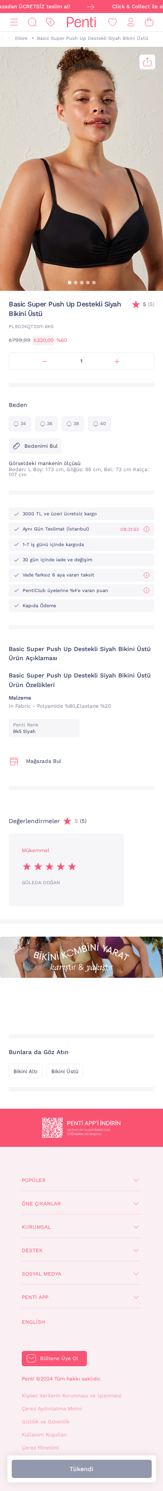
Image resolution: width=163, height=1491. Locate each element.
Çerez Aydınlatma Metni (52, 1409)
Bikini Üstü (64, 1071)
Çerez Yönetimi (40, 1448)
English (33, 1322)
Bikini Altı (25, 1071)
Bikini (21, 38)
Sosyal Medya (41, 1274)
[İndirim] (50, 22)
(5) (148, 304)
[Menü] (14, 22)
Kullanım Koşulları (44, 1435)
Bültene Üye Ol (59, 1358)
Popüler (34, 1180)
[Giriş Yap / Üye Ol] (131, 22)
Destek (32, 1250)
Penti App (35, 1297)
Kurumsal (36, 1227)
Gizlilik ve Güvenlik (46, 1422)
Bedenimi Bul (41, 446)
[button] (69, 282)
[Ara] (32, 22)
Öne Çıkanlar (41, 1204)
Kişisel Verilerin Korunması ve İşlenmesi (71, 1396)
